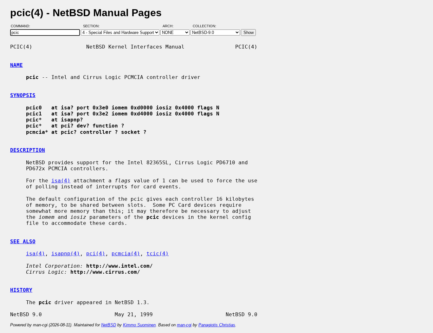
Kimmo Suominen (139, 325)
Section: (92, 26)
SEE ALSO (23, 241)
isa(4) (60, 181)
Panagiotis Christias (216, 325)
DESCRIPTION (27, 150)
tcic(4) (157, 254)
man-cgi (184, 325)
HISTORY (21, 290)
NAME (16, 65)
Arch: (171, 26)
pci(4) (95, 254)
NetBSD (108, 325)
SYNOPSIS (23, 95)
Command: (22, 26)
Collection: (204, 26)
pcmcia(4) (126, 254)
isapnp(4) (65, 254)
